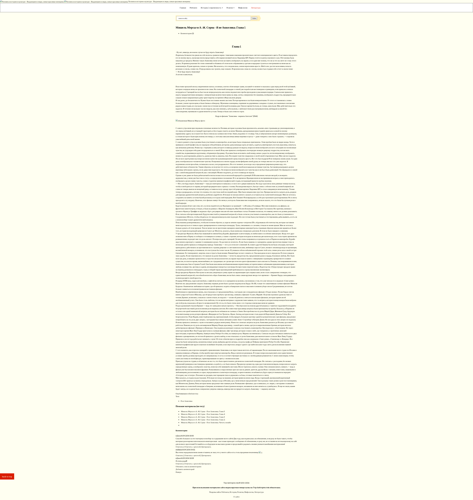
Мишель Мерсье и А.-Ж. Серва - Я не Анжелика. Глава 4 (203, 414)
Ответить (179, 446)
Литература (256, 7)
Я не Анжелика (186, 401)
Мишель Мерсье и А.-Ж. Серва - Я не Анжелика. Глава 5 (203, 411)
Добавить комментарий (185, 469)
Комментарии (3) (187, 33)
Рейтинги (193, 7)
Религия (230, 7)
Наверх (179, 472)
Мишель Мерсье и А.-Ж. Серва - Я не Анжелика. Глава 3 (203, 417)
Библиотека (193, 393)
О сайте (236, 496)
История (233, 492)
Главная (183, 7)
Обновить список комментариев (188, 466)
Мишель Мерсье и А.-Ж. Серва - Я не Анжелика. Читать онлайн (206, 422)
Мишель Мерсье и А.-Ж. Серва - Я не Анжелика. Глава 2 (203, 419)
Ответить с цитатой (192, 446)
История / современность (211, 7)
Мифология (242, 7)
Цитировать (206, 446)
